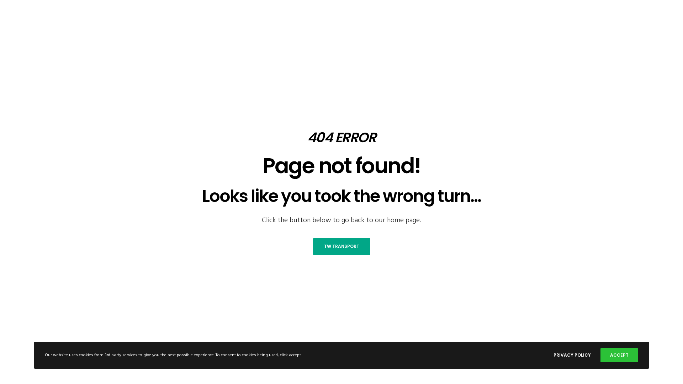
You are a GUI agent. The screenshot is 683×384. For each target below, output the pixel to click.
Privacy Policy (572, 355)
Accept (619, 355)
